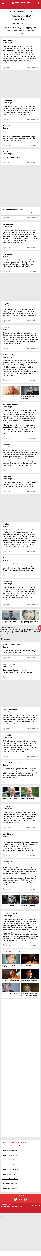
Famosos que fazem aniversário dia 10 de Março (20, 213)
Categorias (12, 11)
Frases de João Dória (9, 1164)
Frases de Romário (8, 1174)
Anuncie (37, 1205)
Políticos (29, 11)
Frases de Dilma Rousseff (10, 1155)
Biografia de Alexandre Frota (11, 1146)
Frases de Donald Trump (10, 1188)
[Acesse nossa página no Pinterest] (20, 1199)
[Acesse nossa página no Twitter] (16, 1199)
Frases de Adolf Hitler (9, 1160)
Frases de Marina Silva (9, 1183)
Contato (31, 1205)
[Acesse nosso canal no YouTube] (25, 1199)
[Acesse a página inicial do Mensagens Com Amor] (21, 3)
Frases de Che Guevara (10, 1169)
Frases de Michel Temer (10, 1179)
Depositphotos (18, 1206)
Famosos (21, 11)
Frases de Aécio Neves (9, 1150)
